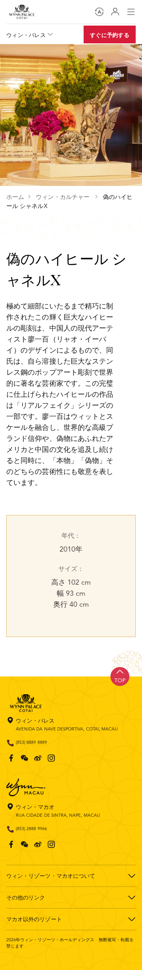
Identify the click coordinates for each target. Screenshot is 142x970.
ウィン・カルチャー (63, 197)
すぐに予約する (109, 35)
